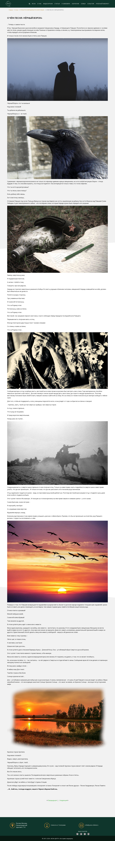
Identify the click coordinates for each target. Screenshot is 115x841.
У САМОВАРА (66, 3)
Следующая (63, 800)
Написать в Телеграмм (58, 825)
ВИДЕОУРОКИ (48, 3)
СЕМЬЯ (83, 3)
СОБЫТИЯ (90, 3)
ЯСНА (33, 3)
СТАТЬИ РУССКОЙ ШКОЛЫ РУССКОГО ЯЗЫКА (32, 10)
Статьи (16, 10)
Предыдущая (52, 800)
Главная (11, 10)
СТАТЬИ (57, 3)
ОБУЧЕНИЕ (75, 3)
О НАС (39, 3)
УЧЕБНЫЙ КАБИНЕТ (102, 3)
